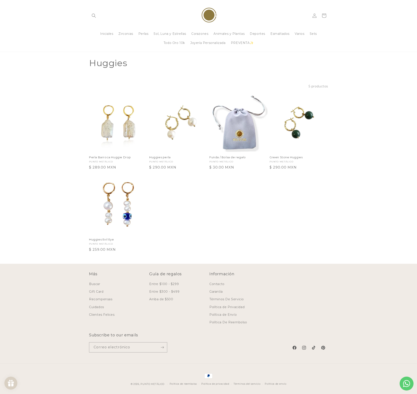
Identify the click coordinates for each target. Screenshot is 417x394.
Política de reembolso (183, 383)
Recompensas (101, 299)
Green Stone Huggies (286, 157)
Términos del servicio (247, 383)
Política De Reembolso (228, 322)
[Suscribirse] (162, 347)
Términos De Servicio (226, 299)
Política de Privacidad (227, 307)
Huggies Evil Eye (101, 239)
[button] (94, 15)
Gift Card (96, 292)
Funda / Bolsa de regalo (227, 157)
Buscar (94, 284)
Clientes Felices (102, 315)
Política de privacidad (215, 383)
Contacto (217, 284)
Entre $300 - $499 (164, 292)
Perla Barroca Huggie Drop (110, 157)
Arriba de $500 (161, 299)
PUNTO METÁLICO (152, 384)
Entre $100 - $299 (164, 284)
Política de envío (275, 383)
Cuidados (96, 307)
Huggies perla (160, 157)
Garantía (216, 292)
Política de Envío (223, 315)
